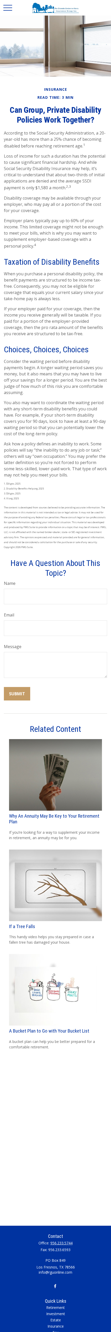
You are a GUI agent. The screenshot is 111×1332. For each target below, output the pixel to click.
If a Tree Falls (22, 926)
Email (9, 615)
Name (9, 583)
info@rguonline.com (55, 1272)
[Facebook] (55, 1285)
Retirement (55, 1307)
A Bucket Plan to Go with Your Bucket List (49, 1031)
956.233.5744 (61, 1242)
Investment (55, 1313)
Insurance (55, 1326)
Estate (55, 1319)
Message (12, 646)
